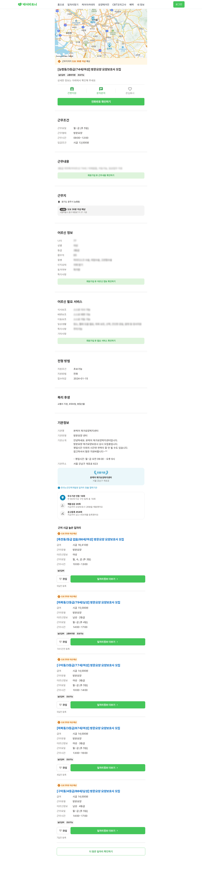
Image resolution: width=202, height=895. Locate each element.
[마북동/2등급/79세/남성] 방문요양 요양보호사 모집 (88, 602)
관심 (65, 578)
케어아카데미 (88, 4)
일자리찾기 (72, 4)
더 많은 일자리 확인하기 (101, 851)
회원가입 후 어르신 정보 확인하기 (101, 281)
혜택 (131, 4)
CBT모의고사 (119, 4)
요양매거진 (103, 4)
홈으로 (61, 4)
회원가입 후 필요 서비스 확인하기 (101, 340)
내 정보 (140, 4)
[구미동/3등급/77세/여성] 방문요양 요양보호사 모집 (88, 665)
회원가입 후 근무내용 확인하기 (101, 175)
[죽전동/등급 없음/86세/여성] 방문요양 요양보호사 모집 (90, 539)
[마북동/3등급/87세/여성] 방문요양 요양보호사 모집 (88, 728)
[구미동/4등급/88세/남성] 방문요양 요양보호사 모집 (88, 791)
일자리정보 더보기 (106, 578)
